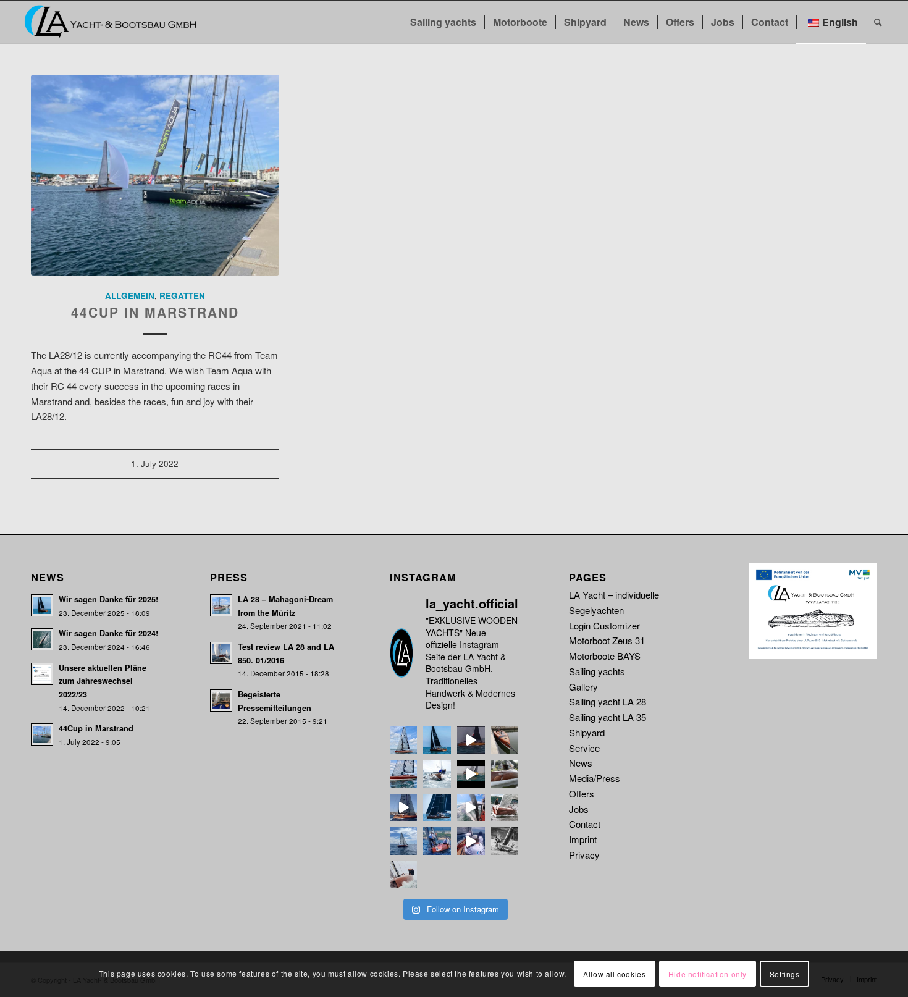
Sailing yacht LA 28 (607, 701)
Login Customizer (604, 625)
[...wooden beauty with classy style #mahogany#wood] (505, 740)
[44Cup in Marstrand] (155, 175)
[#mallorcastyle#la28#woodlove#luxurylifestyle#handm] (404, 808)
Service (584, 747)
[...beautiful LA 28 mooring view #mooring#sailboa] (505, 774)
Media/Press (594, 778)
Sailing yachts (597, 671)
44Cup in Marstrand (155, 312)
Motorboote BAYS (605, 655)
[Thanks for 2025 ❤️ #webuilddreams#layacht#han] (437, 740)
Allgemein (129, 295)
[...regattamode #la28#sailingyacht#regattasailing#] (437, 808)
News (580, 762)
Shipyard (587, 732)
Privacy (584, 854)
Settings (785, 973)
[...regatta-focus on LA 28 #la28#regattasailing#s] (437, 774)
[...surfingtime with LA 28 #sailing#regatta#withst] (471, 774)
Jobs (579, 808)
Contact (584, 823)
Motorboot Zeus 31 (607, 640)
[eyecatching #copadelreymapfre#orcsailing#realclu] (437, 841)
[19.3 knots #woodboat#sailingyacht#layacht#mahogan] (471, 808)
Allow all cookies (614, 973)
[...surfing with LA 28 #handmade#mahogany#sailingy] (471, 740)
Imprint (583, 839)
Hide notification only (707, 973)
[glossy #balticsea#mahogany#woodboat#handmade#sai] (505, 808)
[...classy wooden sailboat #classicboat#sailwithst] (404, 774)
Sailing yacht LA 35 (607, 716)
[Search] (878, 22)
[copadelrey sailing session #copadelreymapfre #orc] (471, 841)
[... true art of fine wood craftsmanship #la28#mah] (404, 740)
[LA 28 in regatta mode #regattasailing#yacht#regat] (505, 841)
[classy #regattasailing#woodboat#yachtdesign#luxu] (404, 841)
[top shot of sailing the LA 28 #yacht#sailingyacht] (404, 875)
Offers (581, 793)
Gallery (583, 686)
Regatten (182, 295)
